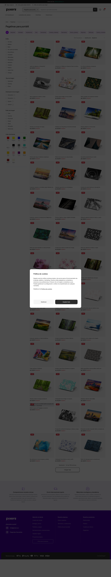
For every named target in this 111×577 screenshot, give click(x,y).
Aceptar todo (66, 302)
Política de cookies (46, 289)
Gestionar (44, 302)
